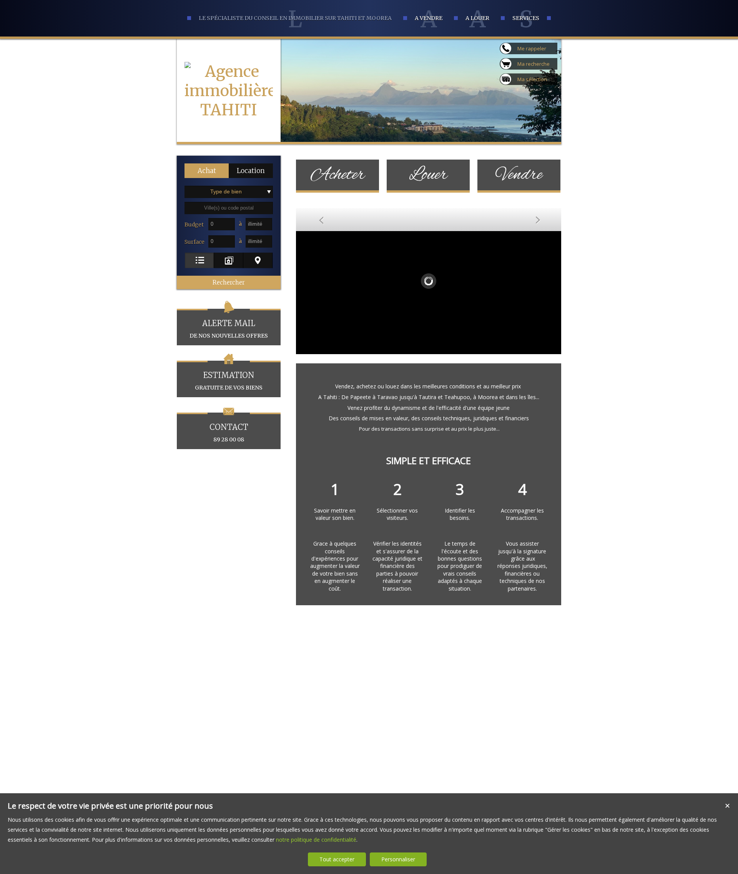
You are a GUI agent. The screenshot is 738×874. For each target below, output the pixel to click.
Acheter (338, 174)
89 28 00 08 (228, 432)
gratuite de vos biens (229, 380)
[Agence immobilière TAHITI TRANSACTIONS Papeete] (228, 148)
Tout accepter (336, 859)
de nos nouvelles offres (228, 328)
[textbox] (228, 208)
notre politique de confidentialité (316, 839)
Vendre (519, 174)
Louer (428, 174)
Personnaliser (398, 859)
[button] (206, 170)
